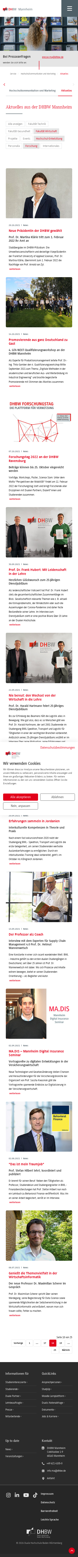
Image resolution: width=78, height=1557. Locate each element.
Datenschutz (48, 1502)
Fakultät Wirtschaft (46, 131)
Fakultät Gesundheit (19, 131)
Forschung (31, 145)
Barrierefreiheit (49, 1511)
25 (55, 1350)
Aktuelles (66, 91)
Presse (9, 1409)
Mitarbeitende (13, 1416)
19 (60, 1343)
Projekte (12, 138)
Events (26, 138)
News (8, 1449)
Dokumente (48, 1409)
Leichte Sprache (50, 1519)
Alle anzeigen (15, 123)
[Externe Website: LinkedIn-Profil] (17, 1495)
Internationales (51, 145)
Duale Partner (12, 1396)
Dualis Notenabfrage (53, 1402)
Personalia (14, 145)
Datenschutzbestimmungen (57, 747)
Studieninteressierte (16, 1382)
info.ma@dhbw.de (56, 1470)
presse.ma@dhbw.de (52, 57)
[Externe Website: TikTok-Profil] (35, 1495)
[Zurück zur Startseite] (39, 1532)
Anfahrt (51, 1478)
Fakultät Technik (37, 123)
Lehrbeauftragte (13, 1402)
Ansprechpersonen (51, 1382)
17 (45, 1343)
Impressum (47, 1494)
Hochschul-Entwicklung (49, 138)
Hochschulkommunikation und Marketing (32, 91)
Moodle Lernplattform (53, 1396)
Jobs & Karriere (50, 1416)
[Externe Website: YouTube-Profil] (26, 1495)
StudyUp (46, 1389)
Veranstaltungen (13, 1456)
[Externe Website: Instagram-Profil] (8, 1495)
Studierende (11, 1389)
